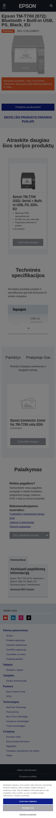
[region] (28, 799)
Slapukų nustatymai (28, 814)
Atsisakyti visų (28, 808)
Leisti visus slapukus (28, 801)
